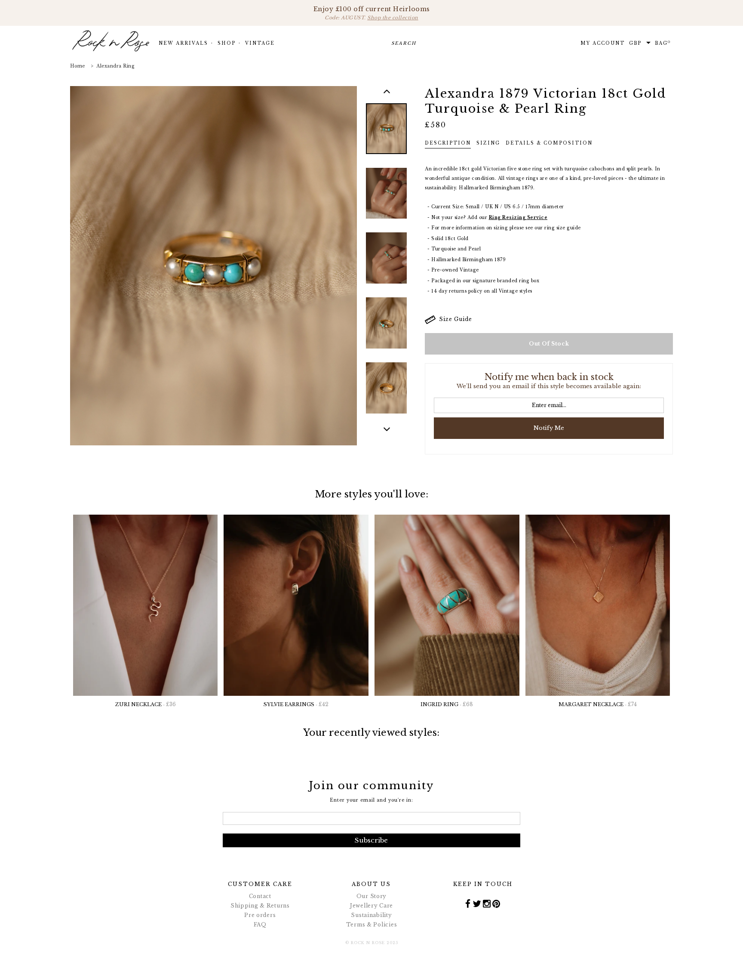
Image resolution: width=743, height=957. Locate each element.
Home (77, 66)
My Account (602, 43)
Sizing (488, 143)
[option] (386, 135)
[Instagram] (487, 903)
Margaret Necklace (598, 704)
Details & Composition (549, 143)
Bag (663, 43)
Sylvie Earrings (296, 704)
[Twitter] (477, 903)
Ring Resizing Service (518, 217)
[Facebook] (468, 903)
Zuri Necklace (145, 704)
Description (448, 143)
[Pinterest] (496, 903)
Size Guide (454, 319)
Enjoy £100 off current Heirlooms (371, 13)
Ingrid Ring (447, 704)
